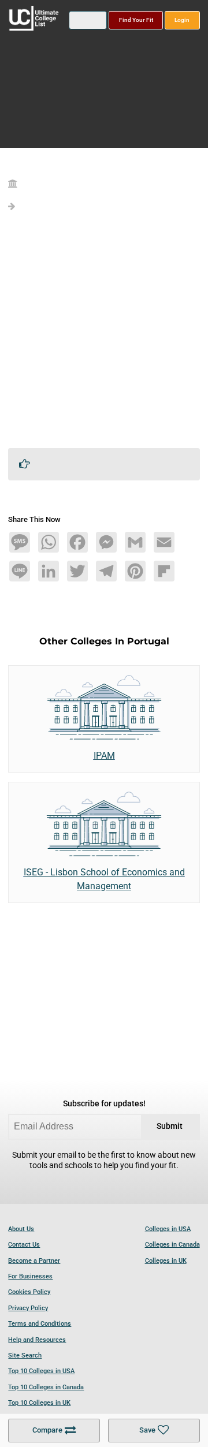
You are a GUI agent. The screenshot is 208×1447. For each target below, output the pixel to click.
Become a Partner (34, 1261)
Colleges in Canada (172, 1244)
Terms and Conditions (39, 1323)
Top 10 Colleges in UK (39, 1403)
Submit (170, 1126)
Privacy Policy (28, 1308)
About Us (21, 1229)
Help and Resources (37, 1340)
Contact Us (24, 1244)
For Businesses (30, 1276)
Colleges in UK (166, 1261)
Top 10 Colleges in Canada (46, 1387)
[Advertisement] (104, 335)
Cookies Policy (29, 1292)
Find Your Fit (136, 20)
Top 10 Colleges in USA (41, 1371)
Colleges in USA (168, 1229)
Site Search (25, 1355)
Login (182, 20)
